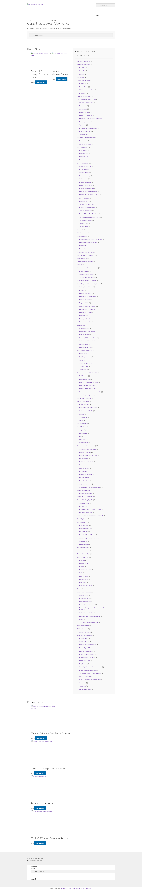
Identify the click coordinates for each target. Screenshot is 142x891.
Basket (33, 879)
